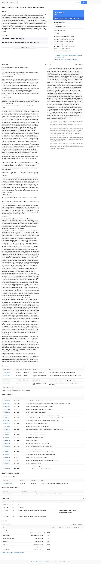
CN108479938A (6, 420)
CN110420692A (6, 380)
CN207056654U (6, 409)
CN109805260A (6, 426)
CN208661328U (6, 463)
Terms (56, 561)
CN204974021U (6, 443)
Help (69, 561)
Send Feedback (39, 561)
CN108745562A (6, 454)
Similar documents (72, 55)
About (32, 561)
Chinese (64, 22)
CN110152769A (6, 375)
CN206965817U (6, 415)
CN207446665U (6, 466)
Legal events (65, 55)
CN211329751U (6, 429)
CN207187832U (6, 400)
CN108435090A (6, 432)
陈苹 (60, 24)
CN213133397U (6, 449)
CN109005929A (6, 434)
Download (74, 524)
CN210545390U (6, 468)
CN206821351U (6, 457)
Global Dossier (69, 59)
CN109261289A (6, 372)
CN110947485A (6, 437)
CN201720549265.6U (7, 483)
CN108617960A (6, 412)
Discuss (75, 59)
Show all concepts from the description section (13, 552)
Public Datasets (49, 561)
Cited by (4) (59, 55)
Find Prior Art (69, 18)
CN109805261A (6, 451)
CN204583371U (6, 440)
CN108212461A (6, 417)
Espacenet (63, 59)
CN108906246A (6, 446)
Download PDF (59, 18)
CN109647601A (6, 423)
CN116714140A (6, 383)
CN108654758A (6, 406)
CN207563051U (6, 460)
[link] (5, 530)
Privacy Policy (63, 561)
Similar (77, 18)
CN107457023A (6, 403)
